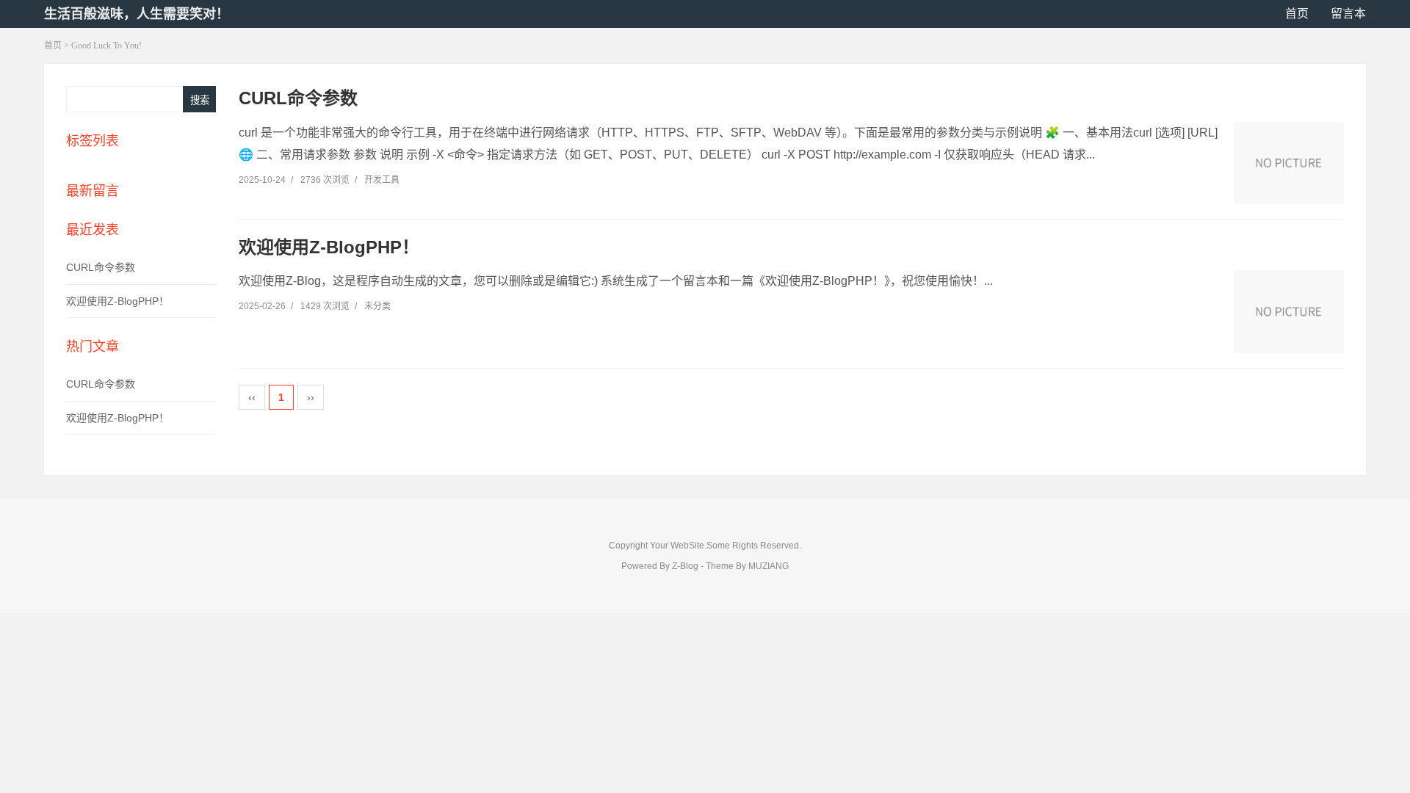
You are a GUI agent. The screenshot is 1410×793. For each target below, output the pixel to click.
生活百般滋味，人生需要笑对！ (136, 14)
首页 (1297, 13)
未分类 (377, 306)
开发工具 (382, 180)
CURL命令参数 (100, 267)
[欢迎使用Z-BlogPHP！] (1289, 311)
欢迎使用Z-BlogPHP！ (117, 301)
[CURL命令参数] (1289, 163)
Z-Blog (685, 566)
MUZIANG (768, 566)
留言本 (1348, 13)
